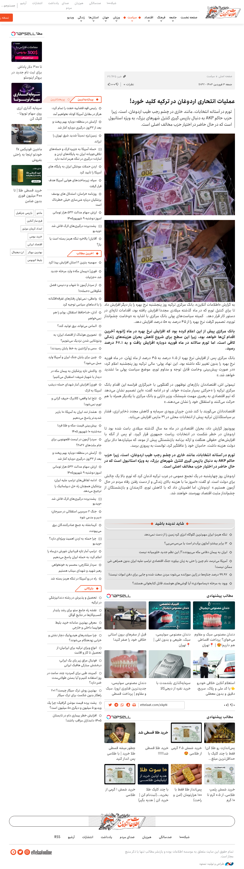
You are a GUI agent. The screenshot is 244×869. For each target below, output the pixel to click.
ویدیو (70, 17)
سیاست (132, 17)
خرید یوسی (35, 236)
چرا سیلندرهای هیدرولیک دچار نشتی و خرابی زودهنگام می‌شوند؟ (75, 638)
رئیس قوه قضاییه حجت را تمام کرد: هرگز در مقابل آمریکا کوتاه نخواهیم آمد (77, 111)
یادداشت (53, 3)
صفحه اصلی (225, 76)
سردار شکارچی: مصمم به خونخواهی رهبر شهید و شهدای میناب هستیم (77, 567)
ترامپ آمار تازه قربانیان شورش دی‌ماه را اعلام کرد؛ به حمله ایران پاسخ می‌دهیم (74, 554)
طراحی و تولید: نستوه (212, 864)
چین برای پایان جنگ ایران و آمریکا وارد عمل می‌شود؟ (75, 360)
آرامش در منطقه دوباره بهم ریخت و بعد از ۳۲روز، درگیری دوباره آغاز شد (77, 124)
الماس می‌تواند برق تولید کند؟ (77, 326)
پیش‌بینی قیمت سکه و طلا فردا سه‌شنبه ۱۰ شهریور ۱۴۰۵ (79, 428)
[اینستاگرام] (27, 852)
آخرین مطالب (84, 253)
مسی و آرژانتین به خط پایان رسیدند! (74, 348)
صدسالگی (95, 3)
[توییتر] (20, 852)
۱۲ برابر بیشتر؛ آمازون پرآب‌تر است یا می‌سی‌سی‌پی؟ (195, 543)
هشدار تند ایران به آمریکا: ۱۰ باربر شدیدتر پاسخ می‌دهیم (79, 414)
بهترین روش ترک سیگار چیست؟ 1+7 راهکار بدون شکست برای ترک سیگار (76, 693)
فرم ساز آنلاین (34, 221)
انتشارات (37, 3)
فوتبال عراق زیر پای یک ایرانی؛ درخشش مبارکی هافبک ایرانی (80, 663)
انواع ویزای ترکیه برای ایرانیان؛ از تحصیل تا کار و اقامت (79, 650)
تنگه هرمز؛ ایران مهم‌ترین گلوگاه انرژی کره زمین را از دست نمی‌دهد (185, 534)
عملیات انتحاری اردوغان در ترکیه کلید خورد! (182, 101)
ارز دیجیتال (18, 252)
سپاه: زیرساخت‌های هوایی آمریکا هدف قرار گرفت (75, 183)
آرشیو (23, 3)
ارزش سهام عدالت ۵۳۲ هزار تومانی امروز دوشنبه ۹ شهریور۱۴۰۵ (77, 215)
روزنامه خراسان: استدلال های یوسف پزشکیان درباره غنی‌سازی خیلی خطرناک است (76, 199)
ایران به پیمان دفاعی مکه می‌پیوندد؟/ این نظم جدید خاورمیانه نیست (183, 552)
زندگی (81, 17)
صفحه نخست (189, 17)
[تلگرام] (13, 852)
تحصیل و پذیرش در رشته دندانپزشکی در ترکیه (75, 600)
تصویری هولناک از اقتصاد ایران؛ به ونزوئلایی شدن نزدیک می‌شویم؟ (77, 337)
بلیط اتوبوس (34, 260)
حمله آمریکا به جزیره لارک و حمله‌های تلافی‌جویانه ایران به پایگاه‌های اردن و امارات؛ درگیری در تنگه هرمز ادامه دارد (75, 153)
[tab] (88, 99)
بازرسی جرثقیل (24, 213)
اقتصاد (148, 17)
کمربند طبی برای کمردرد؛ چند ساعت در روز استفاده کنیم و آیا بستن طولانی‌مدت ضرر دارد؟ (74, 677)
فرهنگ (161, 17)
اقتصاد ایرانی (34, 244)
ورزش (116, 17)
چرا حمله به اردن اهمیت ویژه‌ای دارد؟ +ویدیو (75, 541)
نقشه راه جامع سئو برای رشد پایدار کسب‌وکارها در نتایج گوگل (77, 613)
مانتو (39, 213)
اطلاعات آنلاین (223, 12)
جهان (105, 17)
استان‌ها (94, 17)
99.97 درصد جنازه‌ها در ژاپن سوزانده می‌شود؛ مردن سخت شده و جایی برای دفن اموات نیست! (168, 574)
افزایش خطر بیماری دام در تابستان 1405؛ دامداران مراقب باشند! (77, 718)
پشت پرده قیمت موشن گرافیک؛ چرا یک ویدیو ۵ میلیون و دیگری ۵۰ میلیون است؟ (74, 705)
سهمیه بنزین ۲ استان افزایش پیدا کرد (73, 262)
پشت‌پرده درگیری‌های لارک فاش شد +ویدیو (76, 228)
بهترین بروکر (35, 252)
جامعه (173, 17)
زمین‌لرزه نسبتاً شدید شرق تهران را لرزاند (77, 138)
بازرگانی (88, 588)
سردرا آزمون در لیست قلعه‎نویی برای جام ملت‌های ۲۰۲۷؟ (76, 442)
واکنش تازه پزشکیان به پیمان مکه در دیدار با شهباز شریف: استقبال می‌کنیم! (76, 374)
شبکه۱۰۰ (111, 3)
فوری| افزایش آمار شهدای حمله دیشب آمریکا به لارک (75, 387)
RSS (57, 837)
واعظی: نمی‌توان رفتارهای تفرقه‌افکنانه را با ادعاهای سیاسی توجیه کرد (75, 301)
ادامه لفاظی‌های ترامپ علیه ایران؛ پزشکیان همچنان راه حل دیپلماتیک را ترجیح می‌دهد (78, 486)
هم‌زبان (79, 3)
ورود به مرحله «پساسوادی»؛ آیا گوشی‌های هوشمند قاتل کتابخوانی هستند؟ (179, 583)
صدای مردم (67, 5)
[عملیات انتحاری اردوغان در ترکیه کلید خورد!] (169, 174)
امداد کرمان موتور (32, 228)
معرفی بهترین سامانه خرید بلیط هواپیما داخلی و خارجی (78, 625)
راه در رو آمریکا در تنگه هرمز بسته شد (74, 578)
